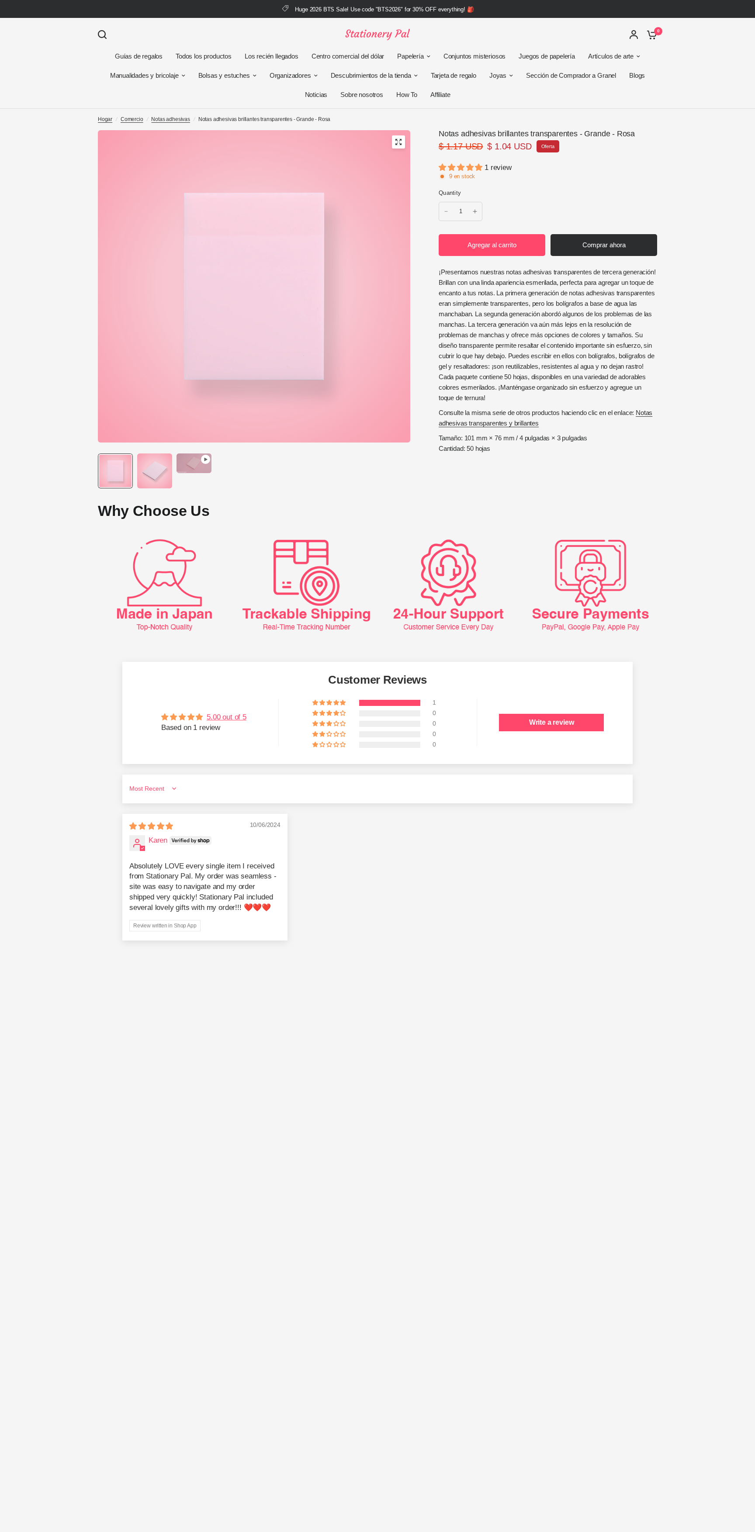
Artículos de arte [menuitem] (611, 56)
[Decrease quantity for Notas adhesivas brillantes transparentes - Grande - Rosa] (446, 211)
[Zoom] (398, 142)
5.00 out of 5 (226, 717)
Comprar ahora (604, 245)
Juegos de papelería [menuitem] (547, 56)
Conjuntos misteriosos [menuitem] (474, 56)
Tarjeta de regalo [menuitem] (453, 75)
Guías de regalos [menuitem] (139, 56)
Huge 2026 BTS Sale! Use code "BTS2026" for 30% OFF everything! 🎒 (384, 9)
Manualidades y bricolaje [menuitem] (144, 75)
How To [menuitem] (406, 94)
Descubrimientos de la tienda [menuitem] (371, 75)
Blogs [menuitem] (637, 75)
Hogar (105, 119)
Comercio (132, 119)
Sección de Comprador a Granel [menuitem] (571, 75)
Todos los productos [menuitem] (204, 56)
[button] (462, 167)
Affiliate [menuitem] (440, 94)
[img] (151, 826)
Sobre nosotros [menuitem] (361, 94)
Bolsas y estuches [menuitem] (224, 75)
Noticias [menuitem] (316, 94)
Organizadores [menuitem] (290, 75)
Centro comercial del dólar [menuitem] (348, 56)
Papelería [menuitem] (410, 56)
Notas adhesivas (170, 119)
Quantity (450, 193)
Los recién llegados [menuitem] (271, 56)
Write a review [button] (551, 722)
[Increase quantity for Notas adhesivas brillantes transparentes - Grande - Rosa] (475, 211)
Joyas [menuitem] (497, 75)
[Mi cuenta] (633, 34)
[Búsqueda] (104, 34)
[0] (649, 34)
